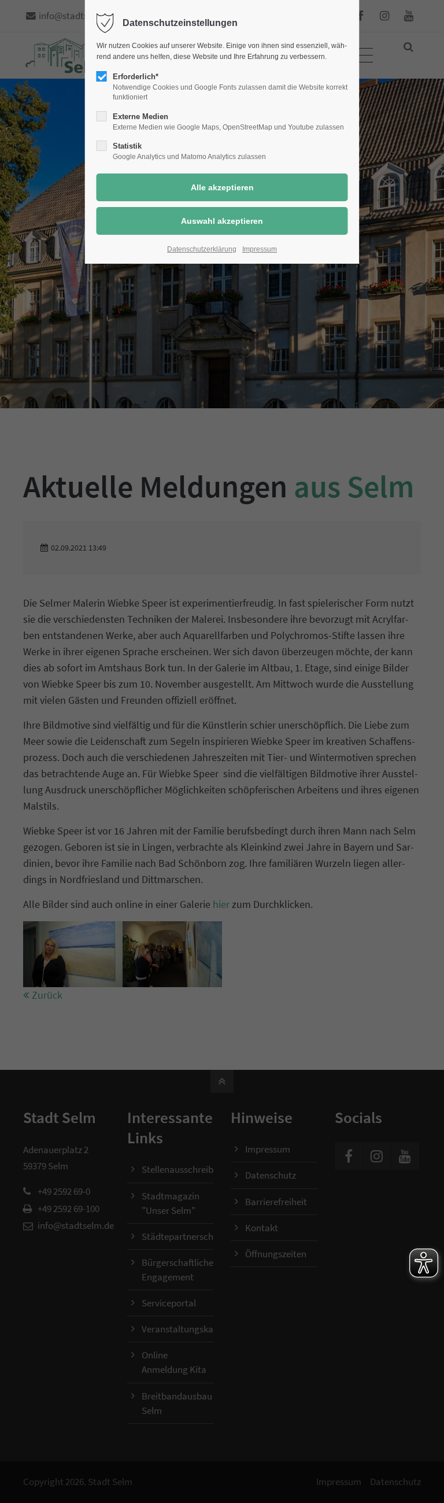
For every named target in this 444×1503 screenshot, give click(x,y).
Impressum (259, 249)
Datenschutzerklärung (201, 249)
